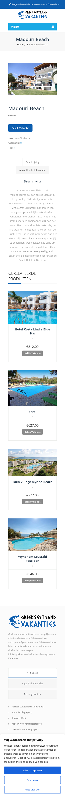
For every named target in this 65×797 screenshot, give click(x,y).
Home (20, 44)
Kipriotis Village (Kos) (22, 712)
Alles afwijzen (32, 789)
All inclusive (32, 672)
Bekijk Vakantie (20, 128)
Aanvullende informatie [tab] (32, 170)
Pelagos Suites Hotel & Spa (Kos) (28, 706)
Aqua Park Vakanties (32, 683)
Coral (32, 412)
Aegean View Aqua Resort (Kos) (27, 723)
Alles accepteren (32, 770)
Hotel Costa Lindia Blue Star (32, 331)
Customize (32, 780)
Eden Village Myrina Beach (32, 482)
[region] (32, 765)
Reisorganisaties (32, 694)
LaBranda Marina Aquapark (25, 729)
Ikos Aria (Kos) (19, 717)
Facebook (13, 658)
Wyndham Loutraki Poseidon (32, 559)
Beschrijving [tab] (33, 162)
